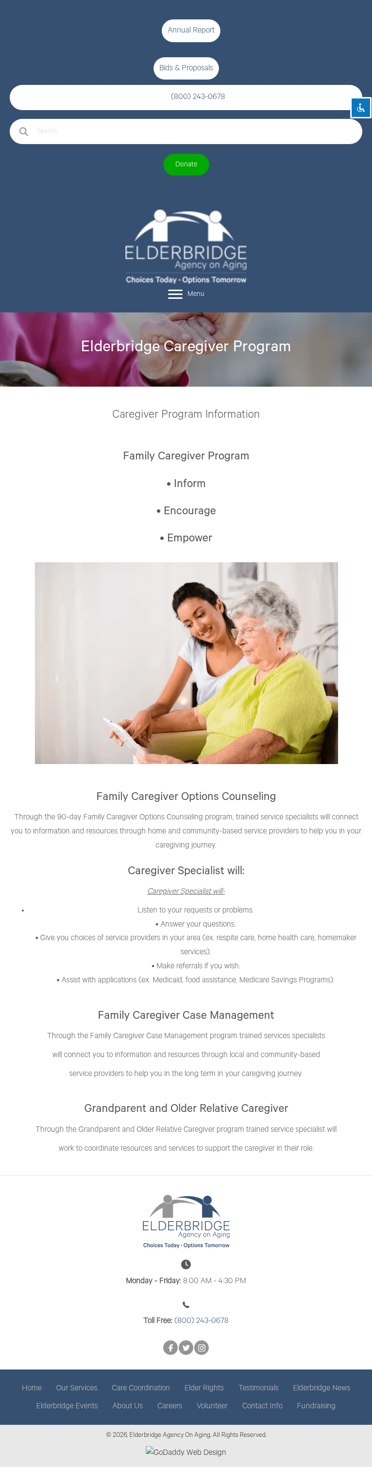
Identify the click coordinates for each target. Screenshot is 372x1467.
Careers (169, 1406)
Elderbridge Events (67, 1406)
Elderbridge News (321, 1388)
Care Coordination (141, 1388)
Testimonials (258, 1388)
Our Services (76, 1388)
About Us (127, 1406)
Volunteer (212, 1406)
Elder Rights (204, 1388)
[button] (191, 30)
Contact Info (262, 1406)
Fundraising (316, 1406)
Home (32, 1388)
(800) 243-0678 (198, 97)
